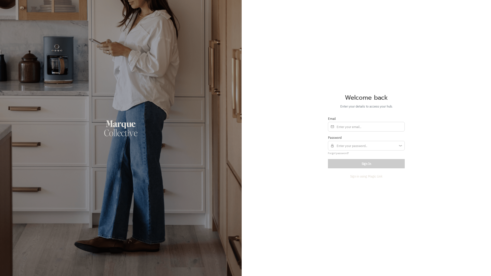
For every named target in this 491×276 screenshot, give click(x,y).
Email (332, 119)
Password (335, 138)
